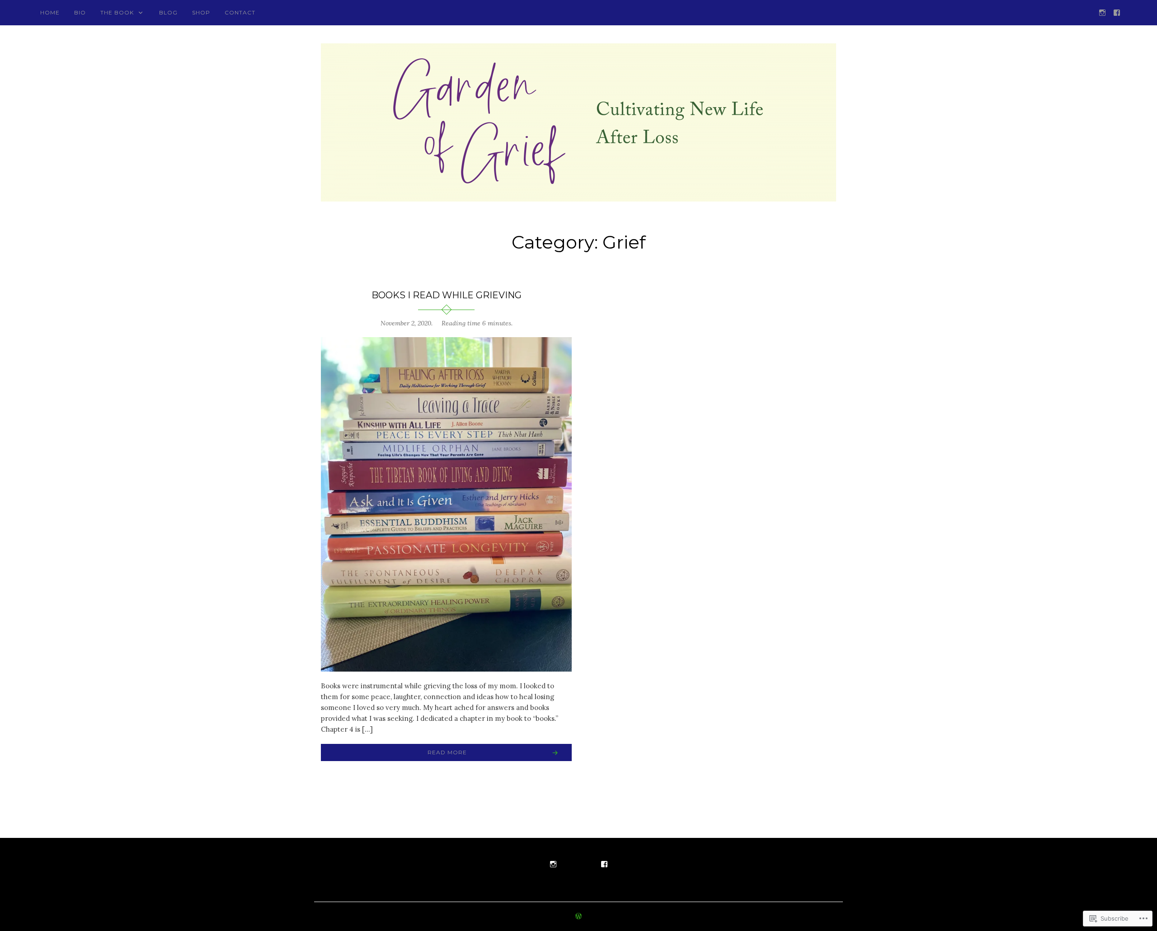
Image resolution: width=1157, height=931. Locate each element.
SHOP (201, 12)
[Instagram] (1102, 12)
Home (50, 12)
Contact (240, 12)
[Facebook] (1116, 12)
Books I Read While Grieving (447, 295)
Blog (168, 12)
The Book (117, 12)
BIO (80, 12)
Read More (447, 752)
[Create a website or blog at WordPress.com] (578, 916)
